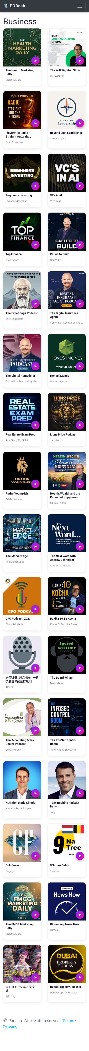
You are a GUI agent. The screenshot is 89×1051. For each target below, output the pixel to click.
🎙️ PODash (14, 5)
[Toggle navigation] (80, 6)
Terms (68, 1020)
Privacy (10, 1026)
